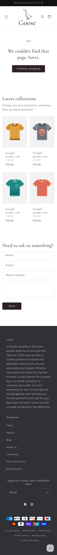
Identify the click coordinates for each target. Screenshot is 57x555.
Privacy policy (44, 531)
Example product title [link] (13, 154)
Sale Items (12, 454)
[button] (6, 16)
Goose (16, 531)
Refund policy (14, 469)
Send (12, 306)
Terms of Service (15, 461)
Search (10, 433)
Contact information (30, 541)
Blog (8, 440)
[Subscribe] (47, 492)
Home (9, 425)
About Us (11, 447)
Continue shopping (28, 68)
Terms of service (21, 536)
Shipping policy (39, 536)
